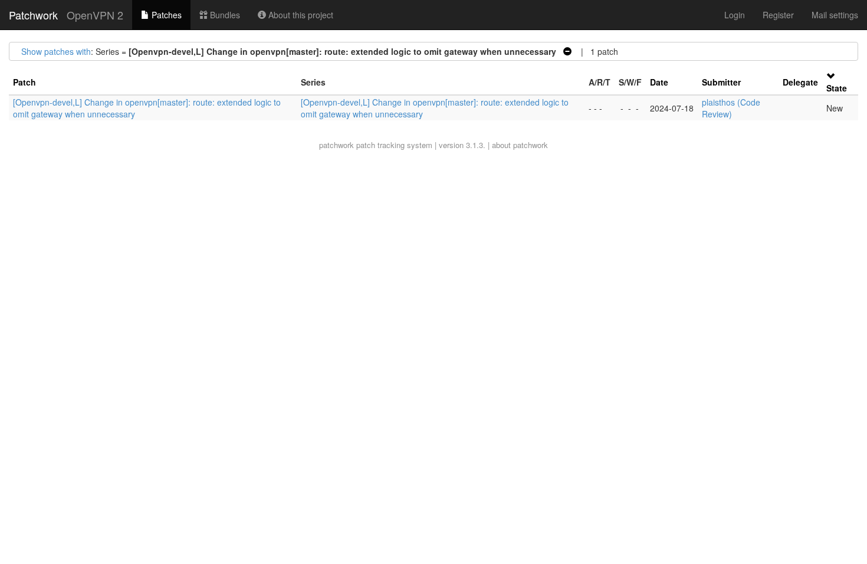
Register (778, 15)
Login (734, 15)
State (836, 88)
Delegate (800, 82)
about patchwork (520, 144)
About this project (299, 15)
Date (659, 82)
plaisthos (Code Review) (731, 108)
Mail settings (835, 15)
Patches (165, 15)
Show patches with (56, 51)
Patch (24, 82)
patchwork (336, 144)
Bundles (224, 15)
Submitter (721, 82)
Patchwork (33, 14)
